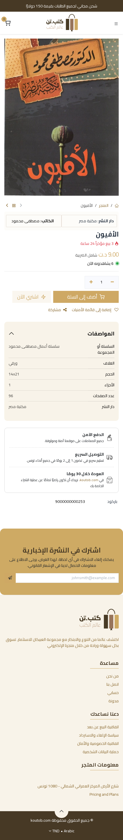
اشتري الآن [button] (28, 296)
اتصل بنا (112, 684)
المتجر (103, 205)
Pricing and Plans (104, 794)
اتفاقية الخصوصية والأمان (98, 743)
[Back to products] (14, 206)
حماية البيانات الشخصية (101, 751)
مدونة (113, 701)
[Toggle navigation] (116, 23)
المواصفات (101, 333)
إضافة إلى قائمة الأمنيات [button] (92, 309)
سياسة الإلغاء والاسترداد (99, 735)
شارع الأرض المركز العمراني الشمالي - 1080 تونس (78, 786)
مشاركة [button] (54, 309)
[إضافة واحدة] (91, 282)
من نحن (112, 676)
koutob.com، (88, 480)
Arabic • (63, 831)
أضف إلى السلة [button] (82, 296)
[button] (10, 578)
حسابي (113, 692)
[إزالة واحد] (112, 282)
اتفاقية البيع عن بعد (103, 727)
